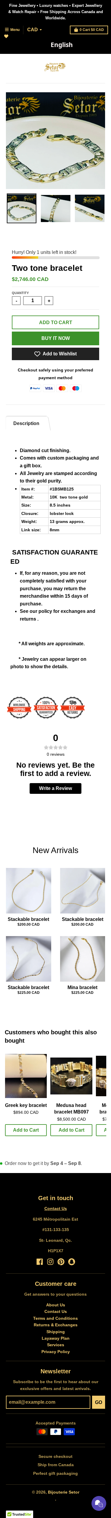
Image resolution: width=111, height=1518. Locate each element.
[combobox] (61, 45)
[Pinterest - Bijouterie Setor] (61, 1261)
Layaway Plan (56, 1338)
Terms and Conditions (55, 1318)
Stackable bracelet (28, 919)
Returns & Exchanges (56, 1324)
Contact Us (55, 1208)
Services (55, 1344)
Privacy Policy (55, 1351)
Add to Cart (26, 1130)
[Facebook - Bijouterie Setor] (39, 1261)
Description (26, 423)
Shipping (55, 1331)
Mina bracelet (82, 987)
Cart (92, 30)
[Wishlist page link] (9, 39)
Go (98, 1402)
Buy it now (55, 338)
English (62, 44)
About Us (55, 1305)
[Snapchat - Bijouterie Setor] (71, 1261)
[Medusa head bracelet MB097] (71, 1076)
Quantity (20, 293)
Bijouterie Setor (63, 1492)
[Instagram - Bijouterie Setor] (50, 1261)
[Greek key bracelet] (26, 1076)
